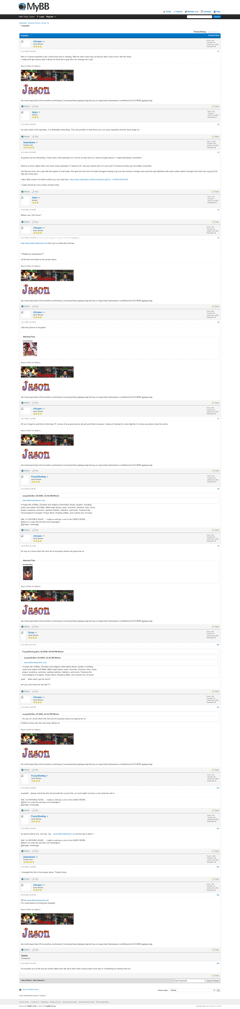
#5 (218, 238)
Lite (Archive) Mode (69, 1002)
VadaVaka (23, 23)
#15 (218, 895)
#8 (218, 489)
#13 (218, 828)
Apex (35, 112)
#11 (218, 707)
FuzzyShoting (38, 476)
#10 (218, 645)
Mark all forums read (86, 1002)
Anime (44, 23)
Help (218, 12)
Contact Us (35, 1002)
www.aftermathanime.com (33, 500)
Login (41, 17)
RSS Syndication (102, 1002)
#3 (218, 152)
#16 (218, 963)
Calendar (207, 12)
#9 (218, 546)
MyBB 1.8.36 (31, 1006)
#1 (218, 51)
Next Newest (38, 980)
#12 (218, 788)
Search (179, 12)
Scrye (31, 632)
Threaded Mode (213, 35)
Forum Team (24, 1002)
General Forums (34, 23)
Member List (193, 12)
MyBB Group (51, 1006)
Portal (168, 12)
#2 (218, 124)
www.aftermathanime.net (64, 834)
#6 (218, 322)
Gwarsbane (29, 142)
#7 (218, 418)
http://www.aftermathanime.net (34, 243)
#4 (218, 210)
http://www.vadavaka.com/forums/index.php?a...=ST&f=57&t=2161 (99, 179)
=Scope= (37, 41)
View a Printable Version (30, 989)
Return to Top (55, 1002)
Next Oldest (27, 980)
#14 (218, 867)
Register (49, 17)
